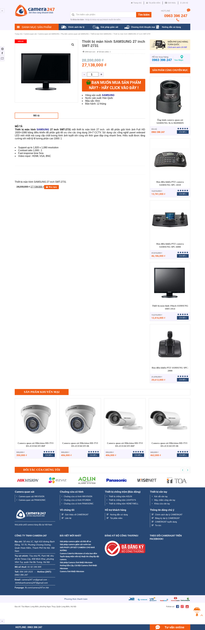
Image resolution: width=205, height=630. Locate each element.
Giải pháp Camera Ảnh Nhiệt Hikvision (76, 562)
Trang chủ (18, 34)
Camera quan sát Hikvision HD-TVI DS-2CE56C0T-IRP (35, 444)
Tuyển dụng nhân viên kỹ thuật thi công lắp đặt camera (79, 558)
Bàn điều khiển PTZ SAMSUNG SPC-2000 (170, 369)
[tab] (36, 115)
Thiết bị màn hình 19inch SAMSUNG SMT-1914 (170, 307)
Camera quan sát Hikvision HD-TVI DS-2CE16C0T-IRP (125, 444)
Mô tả (36, 115)
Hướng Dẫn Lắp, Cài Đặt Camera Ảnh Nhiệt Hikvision (78, 567)
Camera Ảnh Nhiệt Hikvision (72, 571)
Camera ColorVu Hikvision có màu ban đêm (78, 553)
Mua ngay (53, 187)
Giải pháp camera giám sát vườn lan (75, 544)
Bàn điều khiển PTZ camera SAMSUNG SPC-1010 (170, 183)
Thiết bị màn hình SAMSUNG (101, 34)
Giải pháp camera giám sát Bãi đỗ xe (75, 541)
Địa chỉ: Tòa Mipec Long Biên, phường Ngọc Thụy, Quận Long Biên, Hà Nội (45, 607)
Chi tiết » (182, 132)
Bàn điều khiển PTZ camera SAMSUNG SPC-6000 (170, 245)
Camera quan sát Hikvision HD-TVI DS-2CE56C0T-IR (80, 444)
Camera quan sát (30, 34)
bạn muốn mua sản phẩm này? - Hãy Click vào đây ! (115, 85)
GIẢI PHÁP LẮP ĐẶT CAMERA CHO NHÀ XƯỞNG (77, 549)
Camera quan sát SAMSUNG (48, 34)
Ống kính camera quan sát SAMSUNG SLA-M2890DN (170, 121)
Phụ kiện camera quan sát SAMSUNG (75, 34)
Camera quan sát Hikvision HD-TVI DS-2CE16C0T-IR (169, 444)
